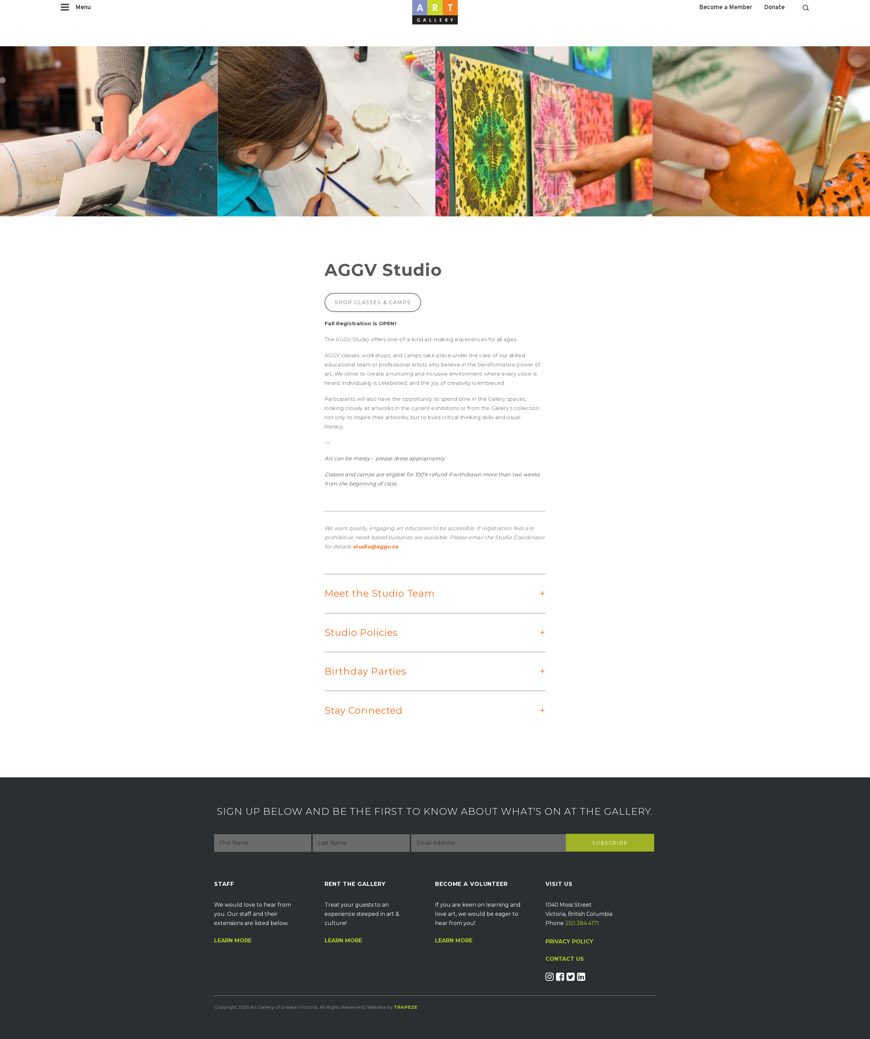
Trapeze (406, 1007)
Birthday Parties (428, 671)
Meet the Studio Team (428, 593)
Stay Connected (428, 710)
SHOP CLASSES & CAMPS (373, 302)
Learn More (232, 940)
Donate (774, 8)
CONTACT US (564, 959)
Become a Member (725, 8)
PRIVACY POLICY (569, 941)
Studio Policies (428, 632)
